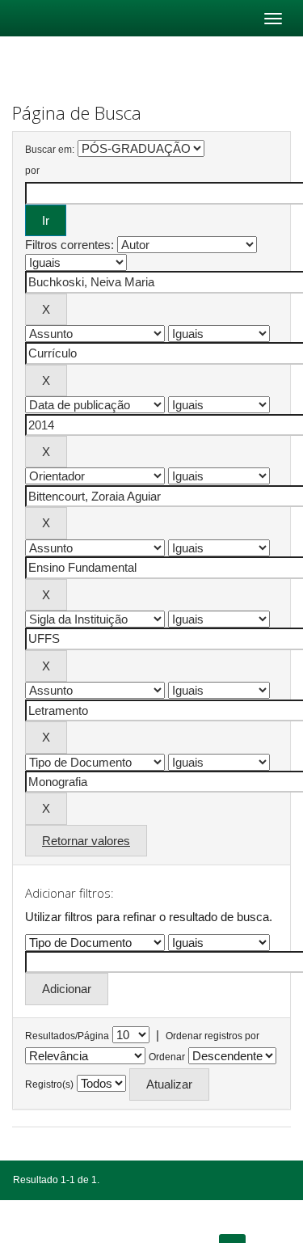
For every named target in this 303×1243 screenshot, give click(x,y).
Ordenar (167, 1057)
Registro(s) (49, 1084)
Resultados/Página (67, 1036)
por (32, 170)
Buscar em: (49, 149)
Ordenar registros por (212, 1036)
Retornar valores (86, 841)
